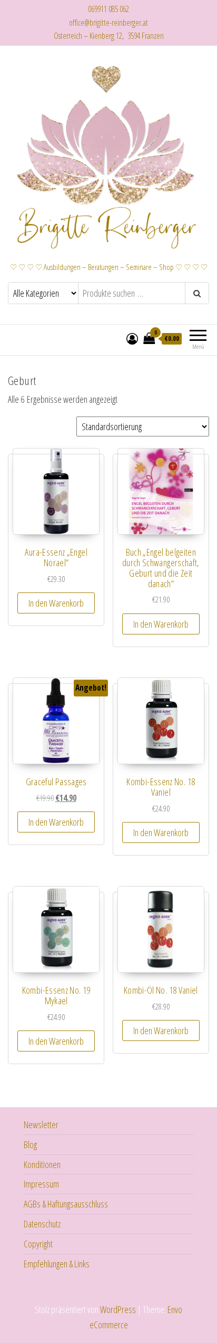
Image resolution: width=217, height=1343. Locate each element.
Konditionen (42, 1164)
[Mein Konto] (132, 338)
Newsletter (41, 1124)
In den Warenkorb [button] (56, 603)
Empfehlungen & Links (57, 1263)
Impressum (41, 1184)
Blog (30, 1144)
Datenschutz (42, 1223)
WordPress (118, 1309)
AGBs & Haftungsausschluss (66, 1204)
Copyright (38, 1243)
